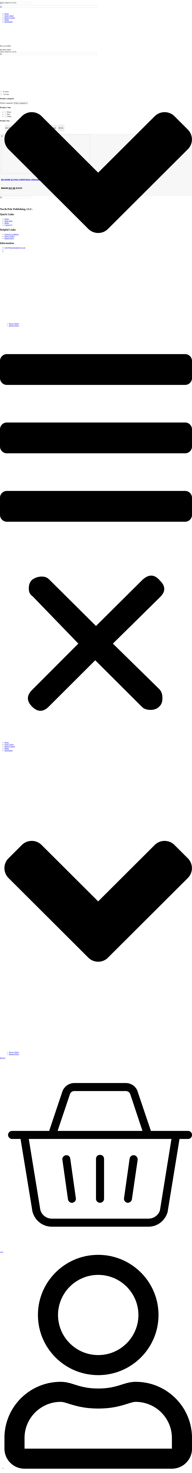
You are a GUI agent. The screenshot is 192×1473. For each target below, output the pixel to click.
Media (6, 20)
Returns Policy (14, 326)
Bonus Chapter (9, 18)
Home (6, 14)
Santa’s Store (9, 16)
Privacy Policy (14, 324)
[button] (96, 534)
